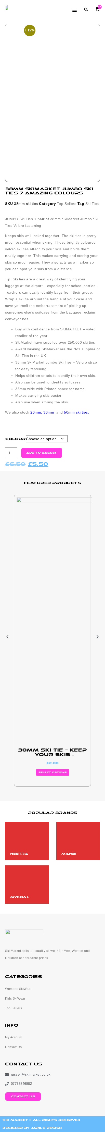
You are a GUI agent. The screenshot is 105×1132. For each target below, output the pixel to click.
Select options (52, 772)
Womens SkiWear (18, 989)
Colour (15, 439)
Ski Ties (92, 204)
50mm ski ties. (76, 412)
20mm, (36, 412)
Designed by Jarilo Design (32, 1128)
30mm (48, 412)
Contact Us (13, 1047)
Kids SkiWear (15, 998)
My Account (13, 1037)
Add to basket (41, 452)
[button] (86, 9)
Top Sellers (66, 204)
